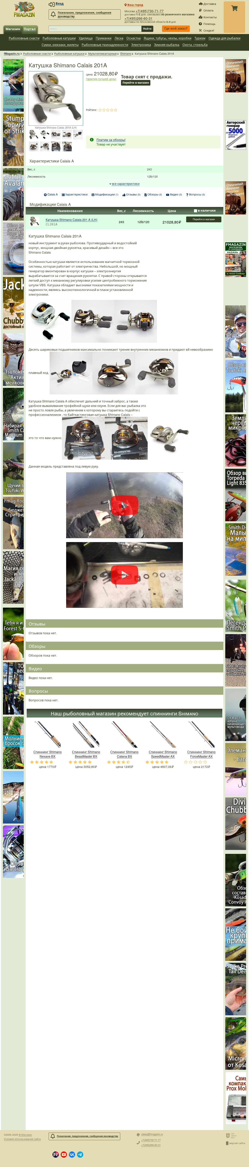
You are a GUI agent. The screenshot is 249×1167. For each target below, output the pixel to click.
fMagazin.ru (12, 53)
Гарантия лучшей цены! (101, 79)
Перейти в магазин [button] (136, 82)
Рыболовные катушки (59, 38)
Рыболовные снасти (24, 38)
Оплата (208, 10)
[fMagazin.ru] (24, 9)
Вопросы (197, 194)
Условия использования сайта (22, 1139)
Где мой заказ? (176, 28)
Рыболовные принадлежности (105, 44)
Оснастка (133, 38)
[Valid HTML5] (228, 1135)
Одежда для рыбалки (224, 38)
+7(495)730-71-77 (150, 10)
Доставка (209, 4)
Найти (147, 28)
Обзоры (154, 194)
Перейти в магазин (204, 219)
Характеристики (76, 194)
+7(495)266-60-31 (138, 18)
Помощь (209, 24)
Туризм (200, 38)
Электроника (141, 44)
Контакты (210, 17)
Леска (119, 38)
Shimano (125, 53)
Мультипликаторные (102, 53)
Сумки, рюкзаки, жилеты (60, 44)
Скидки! (208, 30)
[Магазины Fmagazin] (235, 271)
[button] (56, 1154)
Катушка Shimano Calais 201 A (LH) (71, 219)
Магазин (13, 29)
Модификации (106, 194)
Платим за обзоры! (110, 140)
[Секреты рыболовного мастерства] (235, 149)
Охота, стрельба (195, 44)
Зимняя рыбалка (166, 44)
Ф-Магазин (25, 1134)
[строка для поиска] (95, 29)
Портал (30, 29)
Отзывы (133, 194)
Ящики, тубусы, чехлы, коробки (167, 38)
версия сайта (237, 1143)
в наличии (207, 210)
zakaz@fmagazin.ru (152, 1134)
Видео (176, 194)
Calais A (52, 194)
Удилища (86, 38)
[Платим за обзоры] (235, 88)
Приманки (103, 38)
